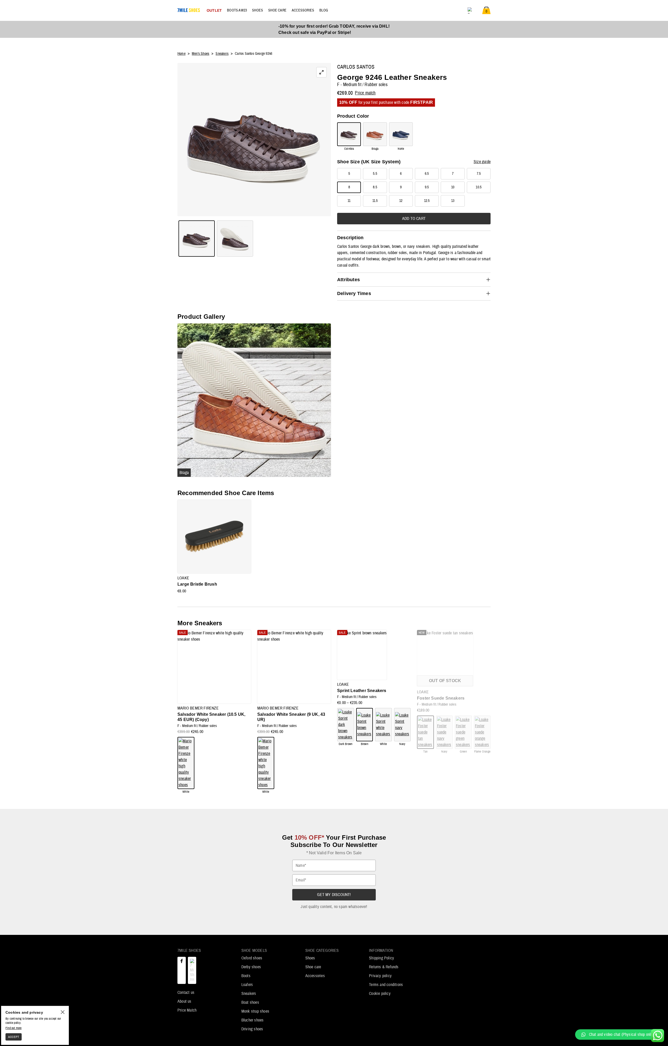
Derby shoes (251, 967)
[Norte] (401, 134)
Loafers (247, 985)
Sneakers (248, 993)
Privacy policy (380, 976)
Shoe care (313, 967)
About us (184, 1001)
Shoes (310, 958)
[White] (185, 763)
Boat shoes (250, 1002)
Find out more (13, 1028)
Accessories (315, 976)
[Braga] (375, 134)
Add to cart (414, 219)
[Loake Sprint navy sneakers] (402, 724)
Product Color (353, 116)
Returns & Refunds (383, 967)
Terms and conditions (386, 985)
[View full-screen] (321, 72)
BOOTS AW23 (237, 10)
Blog (323, 10)
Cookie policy (380, 993)
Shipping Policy (381, 958)
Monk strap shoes (255, 1011)
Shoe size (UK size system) (369, 161)
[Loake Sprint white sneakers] (383, 724)
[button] (619, 1034)
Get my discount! (334, 895)
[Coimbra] (349, 134)
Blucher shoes (252, 1020)
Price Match (186, 1010)
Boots (245, 976)
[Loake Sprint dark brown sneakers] (345, 724)
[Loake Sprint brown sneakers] (364, 724)
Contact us (185, 992)
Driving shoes (252, 1029)
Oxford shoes (251, 958)
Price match (365, 93)
